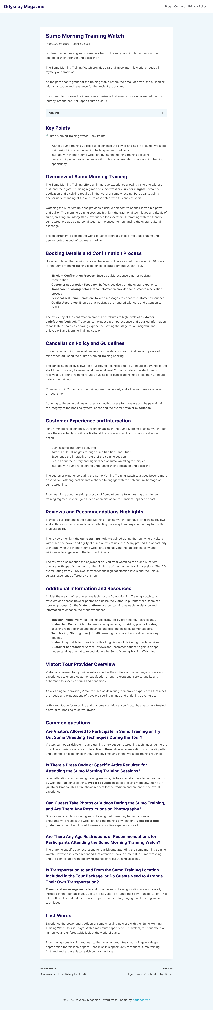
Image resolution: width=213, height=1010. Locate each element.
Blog (168, 6)
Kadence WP (141, 1000)
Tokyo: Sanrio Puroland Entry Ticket (149, 971)
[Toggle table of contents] (162, 113)
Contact (179, 6)
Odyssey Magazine (59, 44)
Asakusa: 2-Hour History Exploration (64, 971)
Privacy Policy (197, 6)
